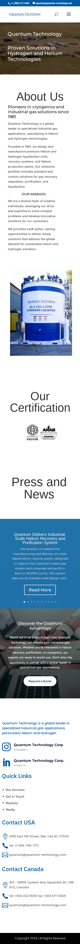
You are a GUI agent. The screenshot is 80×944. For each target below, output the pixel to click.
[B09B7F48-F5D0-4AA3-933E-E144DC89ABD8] (42, 357)
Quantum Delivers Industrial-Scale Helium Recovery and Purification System (40, 538)
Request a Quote (40, 681)
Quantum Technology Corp (38, 745)
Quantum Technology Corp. (39, 761)
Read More (40, 589)
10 (55, 602)
